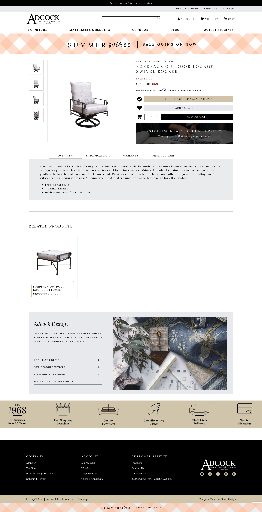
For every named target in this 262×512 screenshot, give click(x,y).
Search (158, 19)
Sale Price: (145, 78)
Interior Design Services (39, 473)
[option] (54, 266)
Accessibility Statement (60, 499)
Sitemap (82, 499)
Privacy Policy (34, 499)
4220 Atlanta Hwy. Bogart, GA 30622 (152, 478)
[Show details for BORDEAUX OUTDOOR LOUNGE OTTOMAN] (54, 259)
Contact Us (138, 468)
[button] (188, 99)
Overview (65, 155)
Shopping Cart (89, 473)
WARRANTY (131, 155)
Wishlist (86, 468)
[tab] (65, 156)
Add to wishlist (74, 280)
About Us (31, 462)
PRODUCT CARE (163, 155)
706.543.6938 (139, 473)
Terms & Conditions (92, 478)
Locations (137, 462)
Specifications (98, 155)
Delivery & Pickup (36, 478)
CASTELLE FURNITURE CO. (155, 61)
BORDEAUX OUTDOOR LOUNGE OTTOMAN (49, 288)
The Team (31, 468)
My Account (88, 462)
